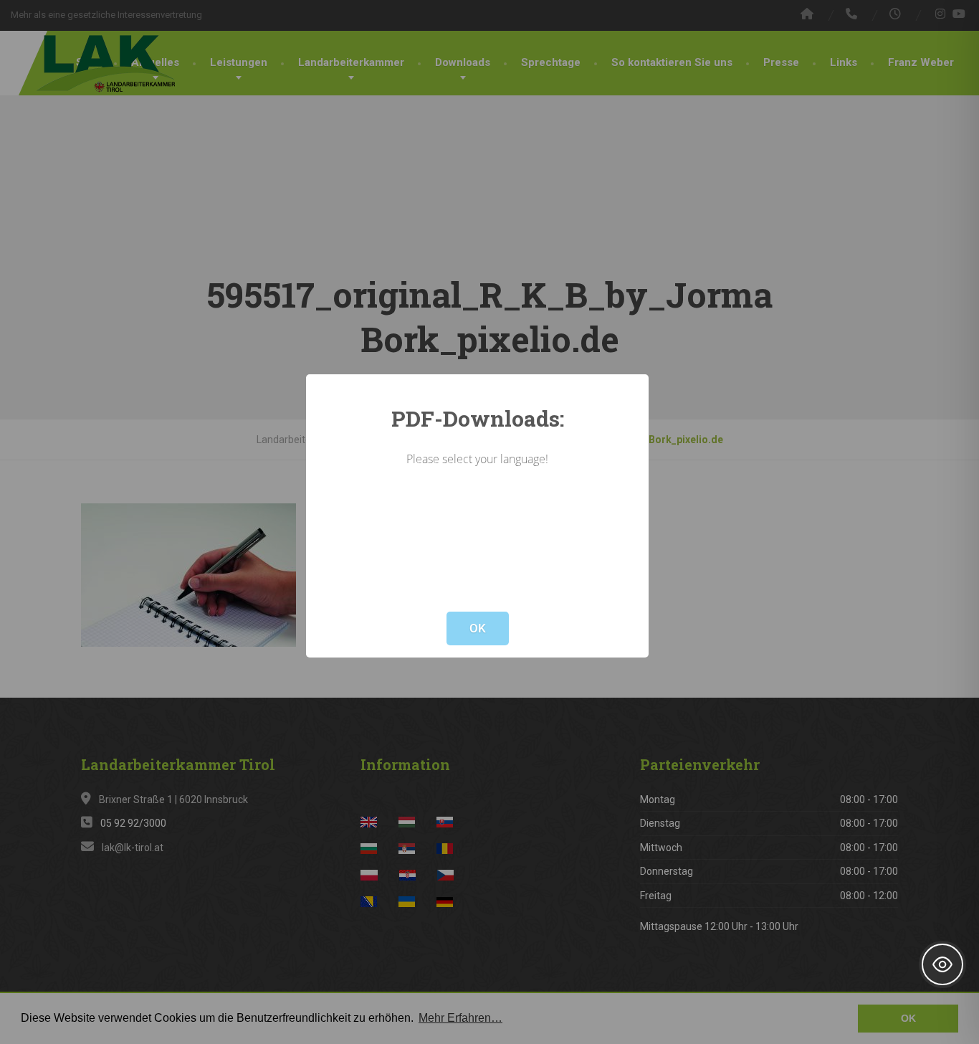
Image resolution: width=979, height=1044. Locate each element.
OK (477, 628)
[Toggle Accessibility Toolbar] (942, 964)
